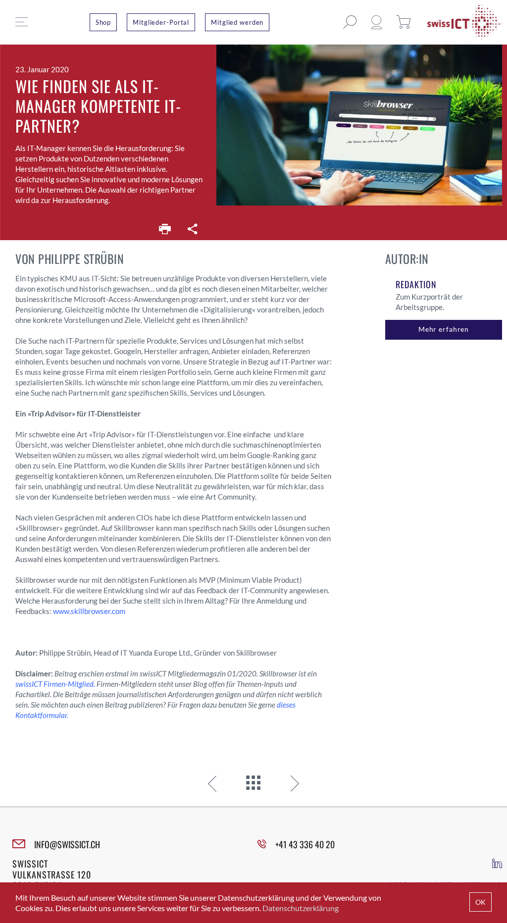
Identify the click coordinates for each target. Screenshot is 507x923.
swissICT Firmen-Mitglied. (55, 683)
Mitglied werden (237, 22)
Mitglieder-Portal (161, 22)
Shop (103, 22)
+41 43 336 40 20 (305, 844)
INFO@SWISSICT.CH (67, 844)
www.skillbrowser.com (89, 611)
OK (480, 902)
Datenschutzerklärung (300, 908)
